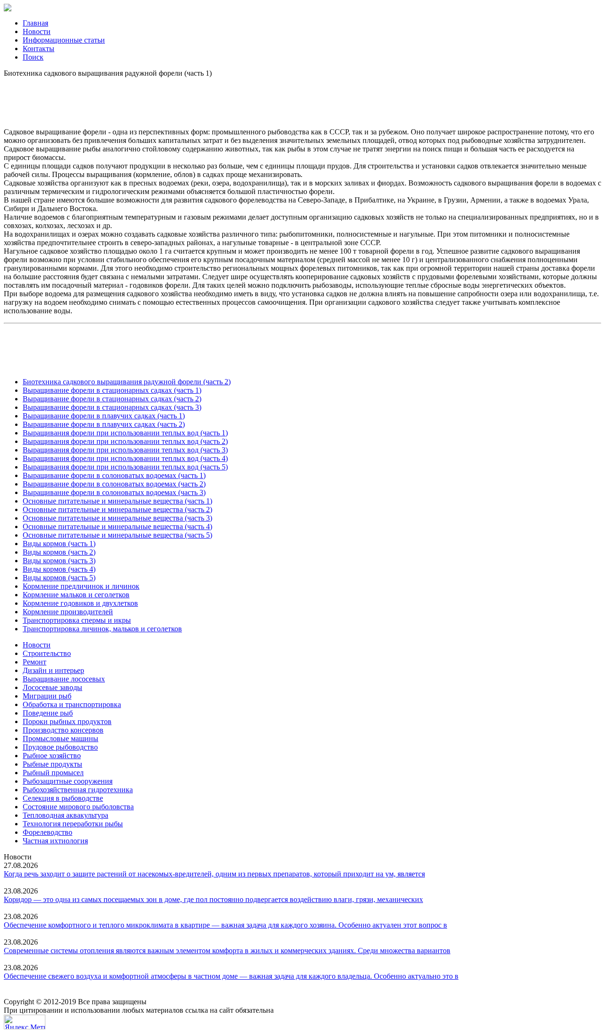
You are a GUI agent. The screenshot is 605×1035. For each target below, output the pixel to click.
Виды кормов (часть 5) (59, 578)
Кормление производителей (68, 612)
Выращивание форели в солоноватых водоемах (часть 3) (114, 492)
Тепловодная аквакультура (65, 815)
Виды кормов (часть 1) (59, 544)
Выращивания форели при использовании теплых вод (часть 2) (125, 441)
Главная (35, 23)
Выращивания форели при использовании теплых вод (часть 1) (125, 433)
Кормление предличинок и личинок (81, 586)
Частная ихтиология (55, 841)
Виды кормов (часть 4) (59, 569)
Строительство (47, 653)
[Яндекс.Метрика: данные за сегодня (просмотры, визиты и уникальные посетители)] (24, 1022)
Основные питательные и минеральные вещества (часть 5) (117, 535)
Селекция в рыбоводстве (63, 798)
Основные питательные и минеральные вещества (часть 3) (117, 518)
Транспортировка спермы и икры (77, 620)
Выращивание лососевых (64, 679)
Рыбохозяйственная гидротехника (78, 790)
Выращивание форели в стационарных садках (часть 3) (112, 407)
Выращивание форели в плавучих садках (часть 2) (104, 424)
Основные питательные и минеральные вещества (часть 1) (117, 501)
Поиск (33, 57)
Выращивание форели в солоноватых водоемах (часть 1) (114, 475)
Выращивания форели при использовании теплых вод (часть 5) (125, 467)
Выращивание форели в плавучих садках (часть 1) (104, 416)
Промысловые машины (60, 738)
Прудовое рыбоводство (60, 747)
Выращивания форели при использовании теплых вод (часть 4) (125, 458)
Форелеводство (47, 832)
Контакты (38, 48)
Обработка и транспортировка (72, 704)
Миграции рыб (47, 696)
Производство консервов (63, 730)
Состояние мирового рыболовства (78, 807)
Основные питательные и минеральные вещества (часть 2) (117, 509)
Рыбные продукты (52, 764)
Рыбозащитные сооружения (67, 781)
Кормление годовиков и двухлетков (80, 603)
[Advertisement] (302, 99)
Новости (37, 31)
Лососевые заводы (52, 687)
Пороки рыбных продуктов (67, 721)
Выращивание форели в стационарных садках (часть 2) (112, 399)
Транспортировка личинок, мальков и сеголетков (102, 629)
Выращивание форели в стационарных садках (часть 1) (112, 390)
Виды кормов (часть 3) (59, 561)
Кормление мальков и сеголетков (76, 595)
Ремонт (34, 662)
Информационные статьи (64, 40)
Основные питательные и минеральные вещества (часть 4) (117, 526)
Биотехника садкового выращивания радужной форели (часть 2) (127, 382)
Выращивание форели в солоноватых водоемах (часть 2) (114, 484)
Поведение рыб (48, 713)
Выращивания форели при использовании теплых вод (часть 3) (125, 450)
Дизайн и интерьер (53, 670)
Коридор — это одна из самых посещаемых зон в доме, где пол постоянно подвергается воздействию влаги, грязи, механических (213, 899)
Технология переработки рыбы (73, 824)
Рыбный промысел (53, 773)
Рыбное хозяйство (52, 756)
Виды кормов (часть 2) (59, 552)
